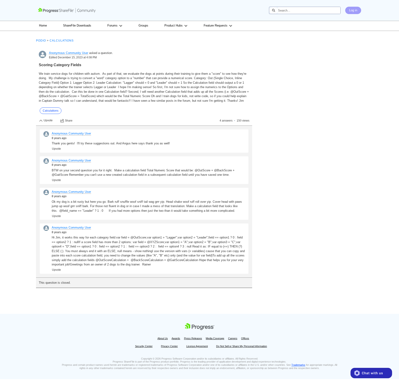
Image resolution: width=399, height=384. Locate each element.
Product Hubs (173, 25)
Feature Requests (215, 25)
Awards (176, 338)
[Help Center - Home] (67, 10)
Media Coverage (215, 338)
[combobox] (309, 10)
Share (69, 120)
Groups (143, 25)
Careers (232, 338)
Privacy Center (169, 346)
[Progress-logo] (199, 327)
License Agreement (197, 346)
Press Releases (193, 338)
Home (43, 25)
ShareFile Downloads (77, 25)
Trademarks (298, 364)
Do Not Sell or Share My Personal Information (241, 346)
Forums (112, 25)
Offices (245, 338)
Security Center (144, 346)
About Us (162, 338)
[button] (371, 373)
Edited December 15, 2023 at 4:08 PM (73, 57)
